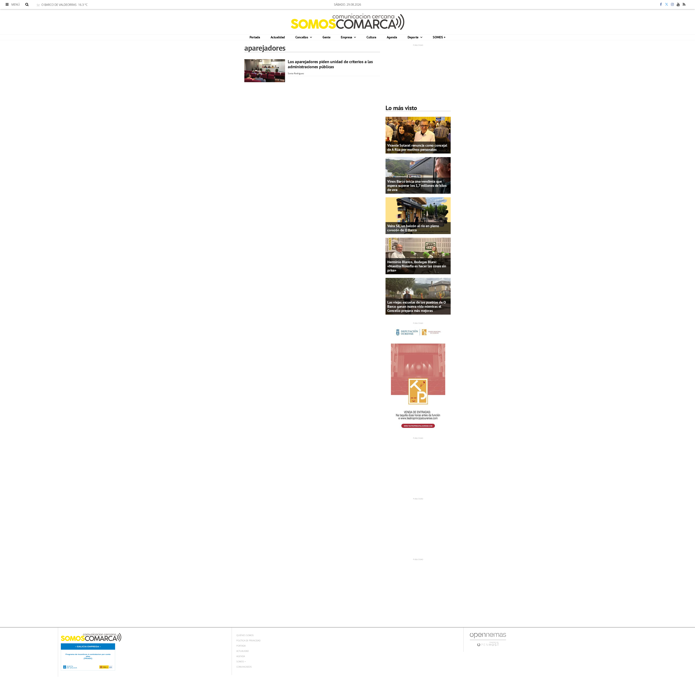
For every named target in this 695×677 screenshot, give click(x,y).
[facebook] (661, 4)
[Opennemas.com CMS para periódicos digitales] (488, 639)
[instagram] (672, 4)
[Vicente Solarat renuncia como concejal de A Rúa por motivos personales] (418, 135)
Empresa (347, 37)
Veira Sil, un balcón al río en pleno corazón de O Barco (413, 228)
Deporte (413, 37)
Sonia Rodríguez (296, 73)
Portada (255, 37)
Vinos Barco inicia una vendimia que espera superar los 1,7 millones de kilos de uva (417, 185)
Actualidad (278, 37)
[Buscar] (27, 4)
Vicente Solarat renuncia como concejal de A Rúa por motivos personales (417, 147)
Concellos (302, 37)
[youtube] (678, 4)
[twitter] (666, 4)
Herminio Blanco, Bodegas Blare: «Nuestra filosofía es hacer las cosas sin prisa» (416, 266)
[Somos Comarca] (347, 22)
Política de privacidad (248, 640)
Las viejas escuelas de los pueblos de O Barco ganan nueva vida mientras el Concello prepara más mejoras (416, 306)
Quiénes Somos (245, 635)
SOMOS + (439, 37)
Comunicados (244, 666)
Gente (326, 37)
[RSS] (684, 4)
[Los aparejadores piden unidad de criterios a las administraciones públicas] (264, 70)
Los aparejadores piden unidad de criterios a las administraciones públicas (330, 64)
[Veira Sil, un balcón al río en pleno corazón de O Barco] (418, 215)
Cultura (371, 37)
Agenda (392, 37)
